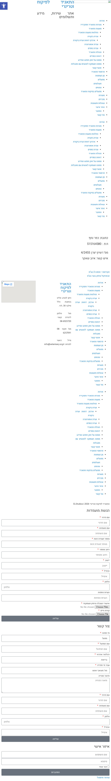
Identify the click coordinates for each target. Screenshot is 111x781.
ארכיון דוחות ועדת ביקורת (84, 40)
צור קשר (101, 114)
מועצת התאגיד (95, 28)
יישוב (107, 560)
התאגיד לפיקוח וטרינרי (65, 287)
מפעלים (101, 79)
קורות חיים (105, 610)
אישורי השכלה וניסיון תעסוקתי (96, 603)
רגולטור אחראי (103, 654)
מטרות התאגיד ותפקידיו (91, 125)
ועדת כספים (93, 48)
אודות (102, 122)
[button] (4, 6)
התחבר (98, 111)
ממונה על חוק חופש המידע (89, 60)
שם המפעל (104, 643)
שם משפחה (104, 528)
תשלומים (97, 83)
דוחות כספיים (95, 56)
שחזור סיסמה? (103, 777)
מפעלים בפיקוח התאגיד (91, 91)
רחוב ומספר (104, 549)
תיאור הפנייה (104, 675)
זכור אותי (103, 766)
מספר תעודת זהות (101, 538)
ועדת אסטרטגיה (91, 44)
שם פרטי (105, 517)
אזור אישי (100, 107)
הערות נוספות (104, 592)
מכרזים (102, 99)
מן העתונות (100, 75)
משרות (102, 95)
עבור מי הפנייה (103, 665)
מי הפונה (106, 633)
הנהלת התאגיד (95, 52)
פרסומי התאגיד (98, 71)
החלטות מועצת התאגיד (88, 32)
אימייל (106, 571)
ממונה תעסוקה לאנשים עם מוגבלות (86, 63)
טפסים (98, 87)
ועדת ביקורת (93, 36)
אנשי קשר (96, 67)
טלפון (107, 581)
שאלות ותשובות (98, 103)
